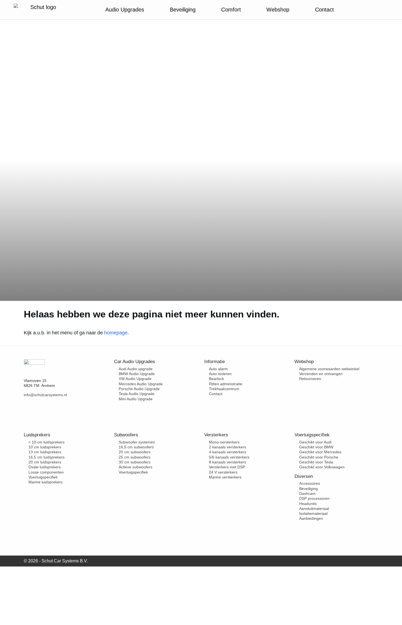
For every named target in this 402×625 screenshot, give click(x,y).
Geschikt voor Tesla (316, 462)
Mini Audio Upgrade (136, 399)
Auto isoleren (220, 374)
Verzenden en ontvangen (321, 374)
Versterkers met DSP (227, 467)
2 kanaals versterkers (227, 447)
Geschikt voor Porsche (318, 457)
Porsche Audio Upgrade (139, 389)
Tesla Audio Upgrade (137, 394)
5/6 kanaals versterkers (229, 457)
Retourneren (310, 378)
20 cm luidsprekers (44, 462)
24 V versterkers (223, 472)
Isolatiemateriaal (313, 513)
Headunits (308, 503)
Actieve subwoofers (135, 467)
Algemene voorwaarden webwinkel (329, 369)
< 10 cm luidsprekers (46, 442)
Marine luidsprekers (45, 482)
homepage (115, 332)
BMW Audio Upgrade (137, 374)
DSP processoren (314, 498)
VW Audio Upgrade (135, 378)
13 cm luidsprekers (44, 452)
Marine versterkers (225, 477)
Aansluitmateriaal (314, 508)
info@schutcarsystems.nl (45, 395)
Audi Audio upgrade (136, 369)
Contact (215, 394)
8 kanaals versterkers (227, 462)
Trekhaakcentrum (224, 389)
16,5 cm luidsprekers (46, 457)
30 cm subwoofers (134, 462)
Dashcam (307, 493)
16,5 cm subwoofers (136, 447)
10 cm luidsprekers (44, 447)
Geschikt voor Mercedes (320, 452)
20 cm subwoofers (134, 452)
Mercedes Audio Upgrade (141, 384)
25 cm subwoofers (134, 457)
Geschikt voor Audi (315, 442)
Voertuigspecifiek (43, 477)
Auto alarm (218, 369)
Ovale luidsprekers (44, 467)
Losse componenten (46, 472)
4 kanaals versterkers (227, 452)
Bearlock (216, 378)
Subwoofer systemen (137, 442)
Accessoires (309, 483)
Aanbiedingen (311, 518)
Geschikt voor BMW (316, 447)
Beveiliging (308, 488)
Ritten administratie (225, 384)
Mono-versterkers (224, 442)
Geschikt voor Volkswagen (322, 467)
